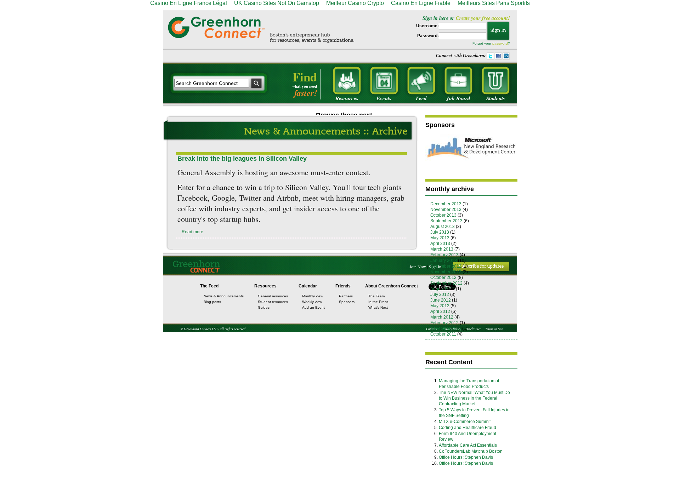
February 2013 (444, 254)
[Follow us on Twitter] (490, 55)
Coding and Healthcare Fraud (467, 427)
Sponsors (347, 302)
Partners (346, 296)
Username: (427, 25)
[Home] (216, 27)
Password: (428, 35)
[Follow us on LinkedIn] (506, 55)
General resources (273, 296)
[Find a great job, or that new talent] (458, 81)
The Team (376, 296)
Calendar (308, 286)
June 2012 (440, 300)
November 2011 (445, 328)
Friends (343, 286)
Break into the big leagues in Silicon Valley (242, 158)
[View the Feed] (421, 81)
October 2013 (443, 215)
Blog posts (212, 302)
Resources (265, 286)
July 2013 (439, 232)
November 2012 (445, 271)
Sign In (435, 266)
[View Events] (384, 81)
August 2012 (442, 288)
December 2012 (445, 266)
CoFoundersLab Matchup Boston (471, 451)
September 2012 (446, 283)
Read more (192, 231)
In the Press (378, 302)
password (500, 43)
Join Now (417, 266)
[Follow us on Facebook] (498, 55)
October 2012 (443, 277)
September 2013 (446, 220)
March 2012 (441, 317)
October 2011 (443, 334)
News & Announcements (224, 296)
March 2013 (441, 249)
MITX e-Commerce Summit (465, 421)
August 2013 (442, 226)
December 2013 (445, 203)
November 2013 (445, 209)
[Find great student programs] (495, 81)
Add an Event (313, 307)
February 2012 (444, 322)
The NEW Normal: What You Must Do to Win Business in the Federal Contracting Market (474, 398)
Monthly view (312, 296)
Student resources (273, 302)
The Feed (209, 286)
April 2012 (440, 311)
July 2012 (439, 294)
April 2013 (440, 243)
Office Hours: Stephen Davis (466, 457)
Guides (264, 307)
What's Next (378, 307)
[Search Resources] (347, 81)
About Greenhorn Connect (391, 286)
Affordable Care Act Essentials (468, 445)
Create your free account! (483, 18)
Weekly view (312, 302)
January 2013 (443, 260)
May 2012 (439, 305)
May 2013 (439, 237)
